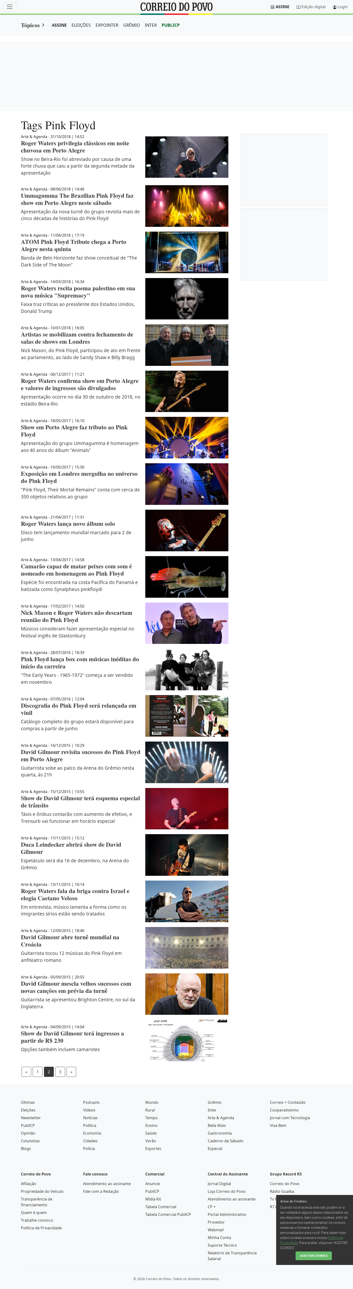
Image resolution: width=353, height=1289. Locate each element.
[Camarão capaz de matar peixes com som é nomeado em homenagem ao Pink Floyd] (186, 577)
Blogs (26, 1148)
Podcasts (91, 1102)
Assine (282, 6)
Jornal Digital (219, 1183)
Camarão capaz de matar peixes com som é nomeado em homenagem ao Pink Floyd (76, 570)
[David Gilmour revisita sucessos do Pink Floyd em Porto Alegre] (186, 762)
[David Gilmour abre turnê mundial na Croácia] (186, 948)
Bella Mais (217, 1125)
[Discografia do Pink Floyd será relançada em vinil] (186, 716)
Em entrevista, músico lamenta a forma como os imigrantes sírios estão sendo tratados (73, 910)
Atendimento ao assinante (107, 1183)
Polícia (89, 1148)
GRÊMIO (131, 25)
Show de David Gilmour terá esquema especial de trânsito (80, 802)
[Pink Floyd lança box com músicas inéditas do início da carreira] (186, 669)
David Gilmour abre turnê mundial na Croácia (70, 941)
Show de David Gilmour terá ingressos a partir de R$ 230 (72, 1037)
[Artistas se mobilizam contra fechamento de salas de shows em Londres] (186, 345)
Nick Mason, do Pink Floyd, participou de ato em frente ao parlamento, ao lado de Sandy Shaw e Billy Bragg (80, 354)
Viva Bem (278, 1125)
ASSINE (59, 25)
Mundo (151, 1102)
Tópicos (30, 25)
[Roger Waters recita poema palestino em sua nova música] (186, 298)
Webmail (216, 1229)
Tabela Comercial (160, 1206)
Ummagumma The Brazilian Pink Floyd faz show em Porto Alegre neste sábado (77, 199)
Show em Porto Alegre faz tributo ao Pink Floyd (74, 431)
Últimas (28, 1102)
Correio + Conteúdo (288, 1102)
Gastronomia (220, 1133)
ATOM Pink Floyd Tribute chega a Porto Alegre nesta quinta (73, 245)
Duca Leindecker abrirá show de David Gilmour (71, 848)
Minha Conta (219, 1237)
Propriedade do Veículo (42, 1191)
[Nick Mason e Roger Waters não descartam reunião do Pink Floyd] (186, 623)
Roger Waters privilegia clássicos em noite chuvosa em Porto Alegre (75, 147)
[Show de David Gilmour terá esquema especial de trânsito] (186, 808)
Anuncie (152, 1183)
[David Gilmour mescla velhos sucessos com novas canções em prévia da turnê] (186, 994)
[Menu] (9, 7)
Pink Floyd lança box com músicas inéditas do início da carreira (80, 662)
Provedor (216, 1222)
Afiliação (28, 1183)
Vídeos (89, 1110)
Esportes (153, 1148)
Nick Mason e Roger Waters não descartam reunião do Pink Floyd (76, 616)
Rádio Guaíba (282, 1191)
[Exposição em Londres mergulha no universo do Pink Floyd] (186, 484)
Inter (212, 1110)
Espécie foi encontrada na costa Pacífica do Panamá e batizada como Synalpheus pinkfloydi (79, 585)
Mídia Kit (153, 1199)
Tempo (151, 1117)
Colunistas (30, 1140)
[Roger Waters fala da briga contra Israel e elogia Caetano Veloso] (186, 901)
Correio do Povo (284, 1183)
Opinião (28, 1133)
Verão (150, 1140)
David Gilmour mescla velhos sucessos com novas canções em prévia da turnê (76, 987)
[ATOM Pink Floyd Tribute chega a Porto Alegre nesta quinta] (186, 252)
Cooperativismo (284, 1110)
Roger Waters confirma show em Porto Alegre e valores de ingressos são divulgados (80, 384)
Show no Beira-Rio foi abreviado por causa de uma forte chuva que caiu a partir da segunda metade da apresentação (77, 166)
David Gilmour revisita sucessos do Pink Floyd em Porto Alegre (80, 755)
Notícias (90, 1117)
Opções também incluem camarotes (60, 1049)
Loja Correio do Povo (227, 1191)
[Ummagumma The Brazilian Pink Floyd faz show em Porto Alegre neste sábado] (186, 206)
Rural (150, 1110)
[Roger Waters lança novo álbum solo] (186, 530)
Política (89, 1125)
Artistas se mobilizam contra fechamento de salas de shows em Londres (77, 338)
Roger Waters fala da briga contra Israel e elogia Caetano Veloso (75, 894)
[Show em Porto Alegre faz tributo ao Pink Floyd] (186, 437)
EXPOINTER (107, 25)
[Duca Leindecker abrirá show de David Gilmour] (186, 855)
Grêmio (214, 1102)
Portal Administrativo (227, 1214)
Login (343, 6)
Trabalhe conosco (37, 1220)
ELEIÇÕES (81, 25)
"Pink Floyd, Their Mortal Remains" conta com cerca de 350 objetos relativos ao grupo (80, 493)
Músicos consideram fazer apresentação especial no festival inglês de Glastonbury (77, 632)
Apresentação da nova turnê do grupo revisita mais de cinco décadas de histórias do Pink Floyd (80, 215)
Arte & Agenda (221, 1117)
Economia (92, 1133)
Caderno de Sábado (225, 1140)
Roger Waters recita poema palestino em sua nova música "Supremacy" (78, 292)
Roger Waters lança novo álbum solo (68, 523)
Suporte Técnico (222, 1245)
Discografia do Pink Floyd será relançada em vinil (78, 709)
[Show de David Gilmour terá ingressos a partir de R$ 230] (186, 1040)
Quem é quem (34, 1212)
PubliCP (28, 1125)
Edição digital (313, 6)
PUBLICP (171, 25)
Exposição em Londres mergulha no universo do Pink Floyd (79, 477)
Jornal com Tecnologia (290, 1117)
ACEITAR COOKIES (314, 1255)
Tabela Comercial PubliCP (168, 1214)
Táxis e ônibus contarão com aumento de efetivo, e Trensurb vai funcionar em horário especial (76, 817)
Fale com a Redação (101, 1191)
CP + (212, 1206)
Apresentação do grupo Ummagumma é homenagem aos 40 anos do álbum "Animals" (80, 446)
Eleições (28, 1110)
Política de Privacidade (41, 1228)
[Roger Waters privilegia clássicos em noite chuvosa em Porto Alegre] (186, 157)
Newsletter (31, 1117)
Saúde (151, 1133)
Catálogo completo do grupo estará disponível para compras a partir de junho (77, 725)
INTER (151, 25)
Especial (215, 1148)
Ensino (151, 1125)
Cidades (90, 1140)
